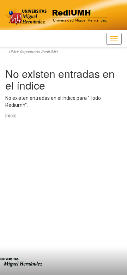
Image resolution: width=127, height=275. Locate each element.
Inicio (11, 115)
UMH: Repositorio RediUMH (33, 52)
